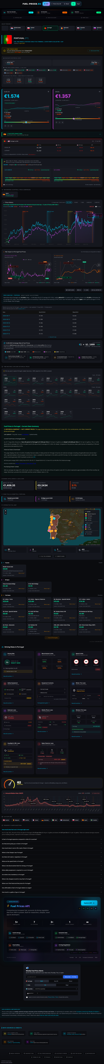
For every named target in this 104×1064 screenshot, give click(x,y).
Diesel (70, 981)
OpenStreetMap (16, 1042)
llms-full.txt (23, 463)
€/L (73, 3)
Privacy (48, 1057)
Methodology (91, 1053)
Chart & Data (71, 290)
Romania (20, 70)
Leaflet (88, 544)
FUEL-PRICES (32, 4)
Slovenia (42, 70)
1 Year (82, 202)
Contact (70, 1057)
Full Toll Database (46, 556)
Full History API (97, 290)
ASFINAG (69, 1034)
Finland (78, 70)
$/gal (78, 3)
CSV (80, 290)
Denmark (89, 70)
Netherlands (66, 70)
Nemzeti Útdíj (78, 1034)
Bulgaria (9, 70)
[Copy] (5, 126)
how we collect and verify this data (49, 1015)
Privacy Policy (51, 997)
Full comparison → (32, 154)
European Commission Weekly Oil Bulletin (87, 1011)
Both (41, 981)
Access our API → (21, 308)
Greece (9, 73)
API (34, 457)
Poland (31, 70)
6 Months (89, 202)
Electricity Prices (61, 1053)
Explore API (89, 903)
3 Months (96, 202)
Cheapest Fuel (29, 1053)
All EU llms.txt (30, 463)
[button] (76, 513)
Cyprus (53, 70)
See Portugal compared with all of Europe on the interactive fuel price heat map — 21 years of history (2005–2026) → (31, 204)
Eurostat (9, 1034)
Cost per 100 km (77, 1053)
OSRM (31, 1042)
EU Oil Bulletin (25, 434)
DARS (73, 1034)
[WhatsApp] (8, 126)
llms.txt (17, 463)
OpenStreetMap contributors (95, 544)
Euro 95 (56, 981)
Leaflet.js (10, 1042)
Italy (19, 73)
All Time (69, 202)
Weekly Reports (15, 1053)
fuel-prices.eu (8, 1061)
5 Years (76, 202)
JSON (87, 290)
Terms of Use (37, 1057)
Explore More (97, 793)
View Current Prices (95, 50)
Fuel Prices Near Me (45, 1053)
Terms (56, 997)
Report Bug (59, 1057)
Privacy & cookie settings (6, 1062)
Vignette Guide (60, 556)
